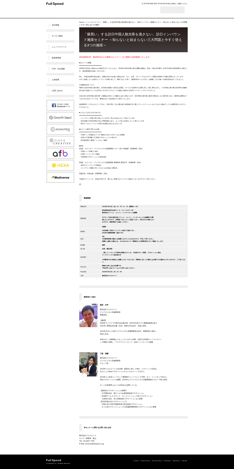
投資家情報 (56, 58)
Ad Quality (167, 460)
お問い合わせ (57, 91)
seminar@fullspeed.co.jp (94, 444)
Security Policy (156, 460)
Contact (136, 460)
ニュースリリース (92, 22)
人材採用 (55, 80)
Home (81, 22)
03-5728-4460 (148, 3)
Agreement (176, 460)
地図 (104, 227)
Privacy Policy (145, 460)
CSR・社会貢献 (58, 69)
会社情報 (55, 25)
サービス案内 (57, 36)
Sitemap (184, 460)
